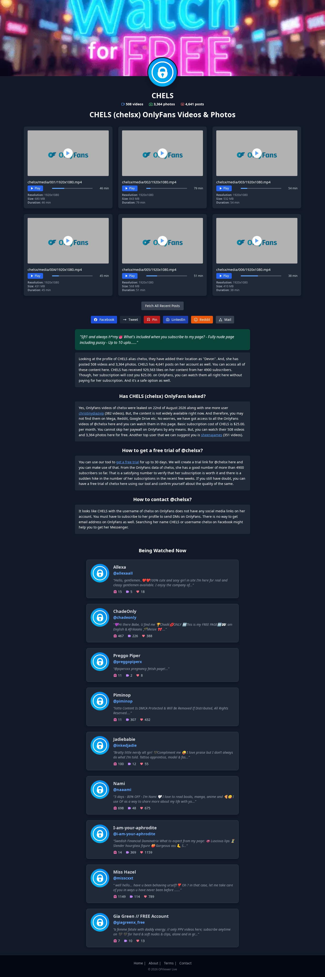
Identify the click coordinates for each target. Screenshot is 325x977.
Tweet (133, 319)
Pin (154, 319)
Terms (169, 963)
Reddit (205, 319)
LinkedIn (178, 319)
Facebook (106, 319)
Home (138, 963)
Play (37, 188)
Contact (185, 963)
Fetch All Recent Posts (162, 305)
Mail (227, 319)
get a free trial (127, 462)
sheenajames (211, 435)
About (153, 963)
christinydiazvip (91, 413)
